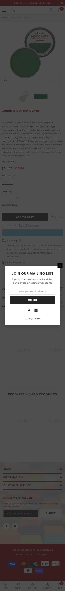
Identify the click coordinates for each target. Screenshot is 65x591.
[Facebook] (29, 310)
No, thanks (34, 318)
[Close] (60, 265)
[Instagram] (36, 310)
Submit (33, 300)
